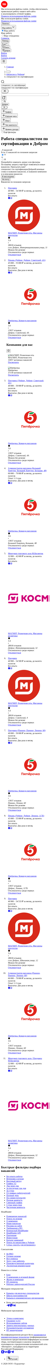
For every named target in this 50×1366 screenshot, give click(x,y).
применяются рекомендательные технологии (23, 1336)
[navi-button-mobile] (3, 61)
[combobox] (13, 85)
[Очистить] (5, 91)
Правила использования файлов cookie (18, 21)
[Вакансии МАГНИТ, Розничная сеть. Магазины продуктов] (27, 216)
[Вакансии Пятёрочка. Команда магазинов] (27, 296)
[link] (5, 47)
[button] (4, 53)
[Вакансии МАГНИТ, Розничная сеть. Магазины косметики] (27, 598)
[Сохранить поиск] (3, 98)
